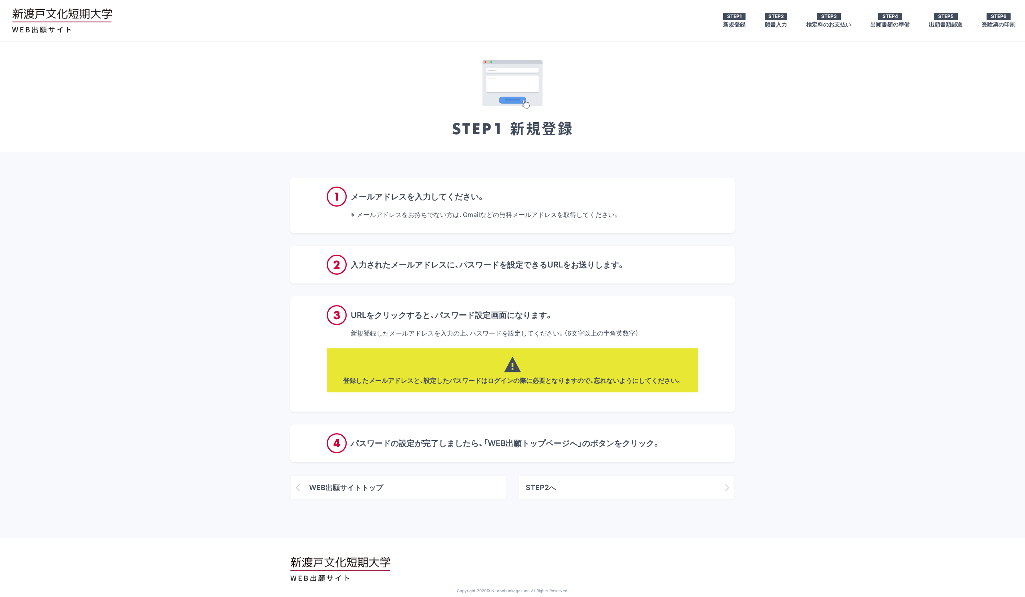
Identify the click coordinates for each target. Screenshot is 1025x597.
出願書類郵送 (946, 20)
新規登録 (734, 20)
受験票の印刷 (998, 20)
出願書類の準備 (890, 20)
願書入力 (776, 20)
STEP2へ (541, 487)
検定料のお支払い (828, 20)
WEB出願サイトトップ (346, 487)
